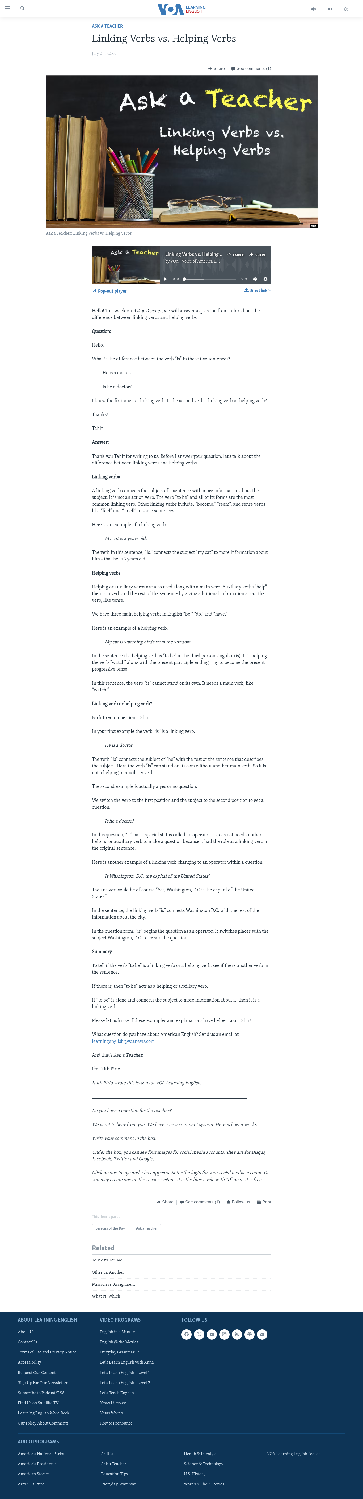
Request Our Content (37, 1373)
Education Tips (114, 1474)
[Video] (330, 9)
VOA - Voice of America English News (204, 261)
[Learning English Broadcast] (314, 9)
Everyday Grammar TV (120, 1352)
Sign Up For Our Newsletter (43, 1383)
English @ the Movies (119, 1342)
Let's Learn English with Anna (127, 1362)
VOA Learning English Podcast (294, 1454)
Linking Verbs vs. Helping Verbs (198, 254)
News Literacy (113, 1403)
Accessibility (29, 1362)
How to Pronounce (116, 1423)
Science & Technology (203, 1464)
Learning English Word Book (44, 1413)
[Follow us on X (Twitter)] (199, 1334)
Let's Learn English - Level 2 (125, 1383)
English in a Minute (117, 1332)
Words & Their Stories (204, 1484)
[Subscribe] (262, 1334)
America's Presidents (37, 1464)
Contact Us (27, 1342)
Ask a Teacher (107, 26)
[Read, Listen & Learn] (346, 9)
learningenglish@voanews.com (123, 1041)
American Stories (34, 1474)
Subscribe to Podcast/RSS (41, 1393)
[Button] (216, 68)
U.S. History (194, 1474)
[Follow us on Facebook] (187, 1334)
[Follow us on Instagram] (224, 1334)
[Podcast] (249, 1334)
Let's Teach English (117, 1393)
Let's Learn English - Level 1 (125, 1373)
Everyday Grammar (118, 1484)
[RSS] (237, 1334)
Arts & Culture (31, 1484)
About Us (26, 1332)
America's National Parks (41, 1454)
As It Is (107, 1454)
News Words (111, 1413)
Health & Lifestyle (200, 1454)
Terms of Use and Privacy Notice (47, 1352)
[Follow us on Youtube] (212, 1334)
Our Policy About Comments (43, 1423)
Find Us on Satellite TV (38, 1403)
